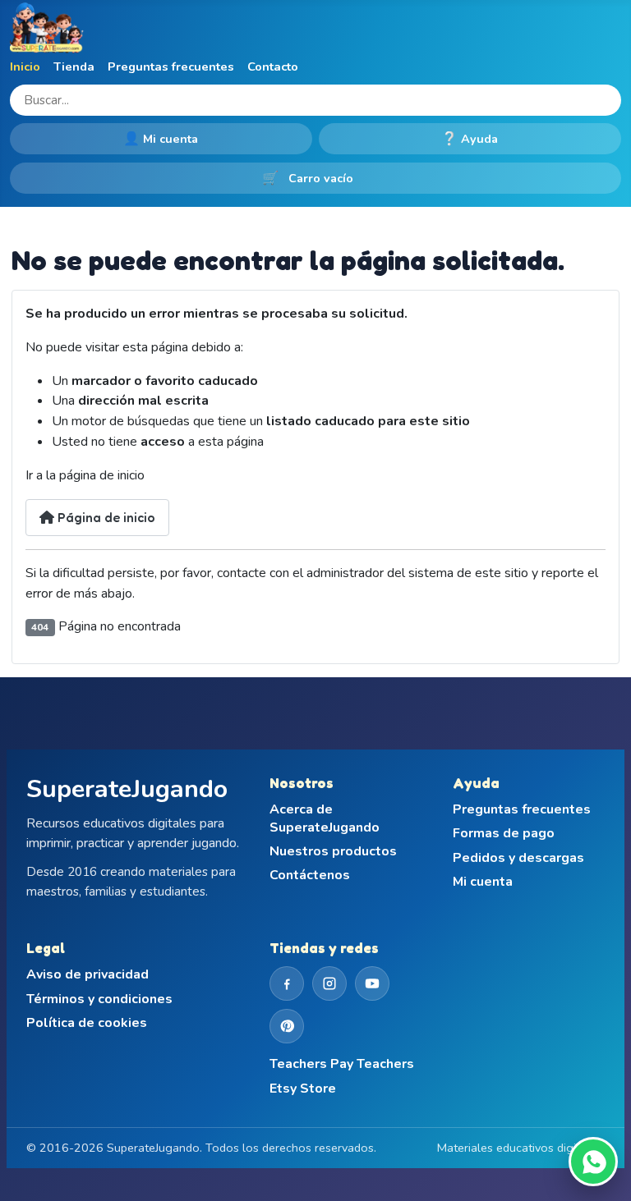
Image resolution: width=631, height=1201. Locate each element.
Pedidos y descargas (518, 858)
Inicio (25, 66)
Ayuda (470, 139)
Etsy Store (302, 1089)
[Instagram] (329, 983)
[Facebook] (286, 983)
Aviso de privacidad (87, 974)
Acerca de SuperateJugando (324, 819)
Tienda (73, 66)
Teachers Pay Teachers (341, 1064)
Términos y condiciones (99, 999)
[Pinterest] (286, 1026)
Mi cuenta (161, 139)
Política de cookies (86, 1023)
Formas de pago (504, 833)
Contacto (272, 66)
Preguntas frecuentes (171, 66)
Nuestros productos (333, 851)
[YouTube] (372, 983)
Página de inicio (104, 517)
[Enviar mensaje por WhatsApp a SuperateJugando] (593, 1161)
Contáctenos (309, 875)
